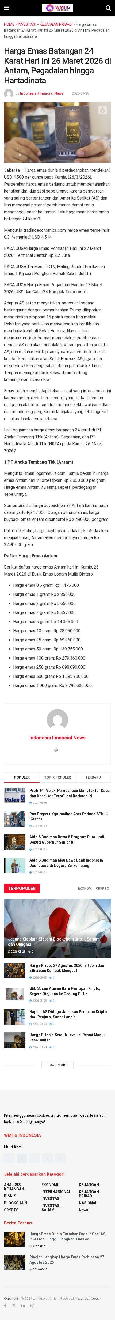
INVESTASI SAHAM (50, 1208)
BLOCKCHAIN (15, 1203)
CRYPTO (102, 888)
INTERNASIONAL (56, 1192)
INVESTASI (27, 24)
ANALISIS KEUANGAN (14, 1187)
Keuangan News (87, 1298)
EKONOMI (85, 888)
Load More (57, 1065)
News (83, 1210)
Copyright (11, 1298)
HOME (9, 24)
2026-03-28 (80, 93)
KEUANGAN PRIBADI (56, 24)
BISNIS (10, 1196)
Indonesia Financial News (41, 93)
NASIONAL (88, 1203)
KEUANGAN (89, 1185)
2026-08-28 (17, 951)
